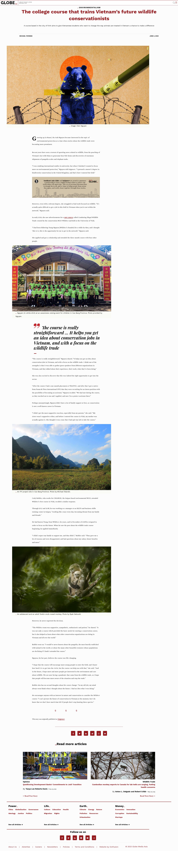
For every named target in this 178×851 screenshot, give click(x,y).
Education (56, 809)
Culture (47, 809)
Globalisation (20, 809)
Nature (99, 809)
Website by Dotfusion (108, 847)
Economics (119, 809)
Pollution (83, 813)
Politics (29, 813)
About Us (12, 847)
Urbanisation (85, 817)
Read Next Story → (147, 796)
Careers (38, 847)
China (10, 809)
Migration (48, 813)
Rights (57, 813)
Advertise (26, 847)
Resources (93, 813)
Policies (66, 847)
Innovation (130, 809)
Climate (83, 809)
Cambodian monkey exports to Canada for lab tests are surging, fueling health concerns (123, 784)
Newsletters (52, 847)
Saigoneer (61, 719)
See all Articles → (15, 824)
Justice (21, 813)
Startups (119, 817)
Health (66, 809)
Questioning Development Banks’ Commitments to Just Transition (52, 783)
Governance (33, 809)
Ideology (11, 813)
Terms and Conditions (84, 847)
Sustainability (132, 813)
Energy (91, 809)
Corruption (119, 813)
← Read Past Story (30, 796)
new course (68, 217)
